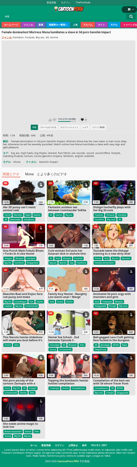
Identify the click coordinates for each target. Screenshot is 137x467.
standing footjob (13, 155)
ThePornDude (83, 2)
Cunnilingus (20, 301)
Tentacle (110, 214)
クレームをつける (48, 127)
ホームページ (11, 24)
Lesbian (8, 305)
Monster (18, 214)
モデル (114, 24)
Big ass (40, 37)
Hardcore (81, 262)
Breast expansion (13, 431)
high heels (27, 152)
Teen (16, 344)
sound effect (102, 152)
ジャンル (28, 24)
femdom (68, 155)
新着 (41, 24)
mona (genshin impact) (48, 155)
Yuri (31, 301)
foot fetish (64, 152)
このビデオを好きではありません (54, 120)
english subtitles (84, 155)
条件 (84, 445)
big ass (15, 152)
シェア (85, 127)
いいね (50, 120)
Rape (27, 214)
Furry (7, 388)
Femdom (18, 37)
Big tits (8, 262)
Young (53, 349)
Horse (8, 214)
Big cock (111, 219)
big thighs (41, 152)
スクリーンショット (69, 127)
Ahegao (8, 258)
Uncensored (31, 305)
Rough (112, 305)
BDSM (116, 344)
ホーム (33, 445)
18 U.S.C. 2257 (99, 445)
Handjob (122, 214)
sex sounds (78, 152)
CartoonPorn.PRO (68, 461)
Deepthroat (100, 349)
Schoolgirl (54, 344)
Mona (17, 161)
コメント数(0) (98, 127)
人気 (75, 24)
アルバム (88, 24)
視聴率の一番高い (58, 24)
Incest (60, 301)
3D (47, 37)
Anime (54, 37)
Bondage (105, 344)
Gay (72, 262)
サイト (101, 24)
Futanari (99, 214)
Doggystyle (32, 262)
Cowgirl (32, 388)
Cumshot (99, 219)
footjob (115, 152)
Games (37, 214)
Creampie (107, 301)
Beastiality (15, 219)
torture (28, 155)
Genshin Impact (48, 161)
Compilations (78, 388)
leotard (52, 152)
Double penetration (104, 262)
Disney (23, 392)
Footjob (29, 37)
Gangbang (29, 219)
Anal (57, 258)
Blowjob (19, 258)
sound (90, 152)
